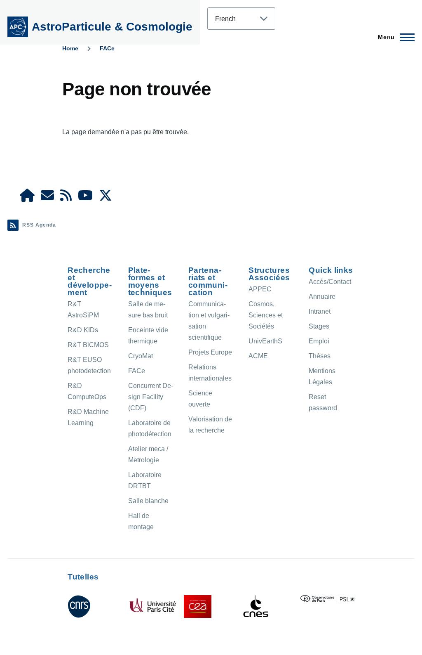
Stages (319, 326)
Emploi (319, 341)
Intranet (320, 311)
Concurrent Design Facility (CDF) (150, 396)
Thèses (320, 355)
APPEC (260, 289)
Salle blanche (148, 500)
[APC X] (105, 197)
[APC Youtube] (85, 197)
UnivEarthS (265, 341)
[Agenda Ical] (66, 197)
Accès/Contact (330, 281)
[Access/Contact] (47, 197)
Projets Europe (210, 352)
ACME (258, 355)
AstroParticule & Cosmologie (112, 26)
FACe (107, 48)
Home (70, 48)
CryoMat (140, 355)
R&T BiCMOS (88, 344)
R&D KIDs (83, 329)
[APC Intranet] (27, 197)
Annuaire (322, 296)
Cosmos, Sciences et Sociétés (266, 315)
